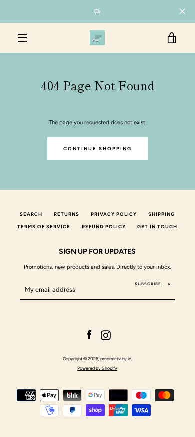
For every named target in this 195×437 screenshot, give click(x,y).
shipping (161, 214)
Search (31, 214)
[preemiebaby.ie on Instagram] (106, 334)
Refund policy (104, 226)
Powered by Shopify (98, 368)
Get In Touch (158, 226)
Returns (67, 214)
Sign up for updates (97, 251)
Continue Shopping (98, 148)
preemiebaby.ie (116, 358)
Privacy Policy (114, 214)
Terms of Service (44, 226)
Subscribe (148, 283)
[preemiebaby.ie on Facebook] (89, 334)
